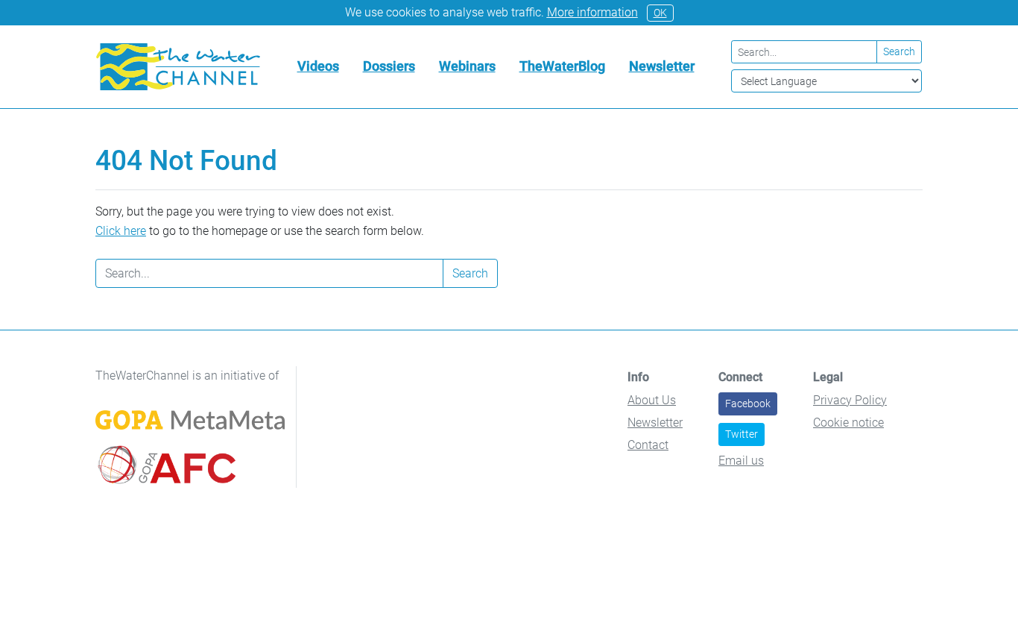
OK (660, 13)
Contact (647, 445)
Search (899, 51)
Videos (318, 66)
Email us (741, 460)
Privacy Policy (850, 400)
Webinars (467, 66)
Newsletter (662, 66)
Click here (120, 231)
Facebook (748, 403)
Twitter (741, 434)
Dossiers (389, 66)
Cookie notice (848, 422)
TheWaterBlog (562, 66)
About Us (651, 400)
